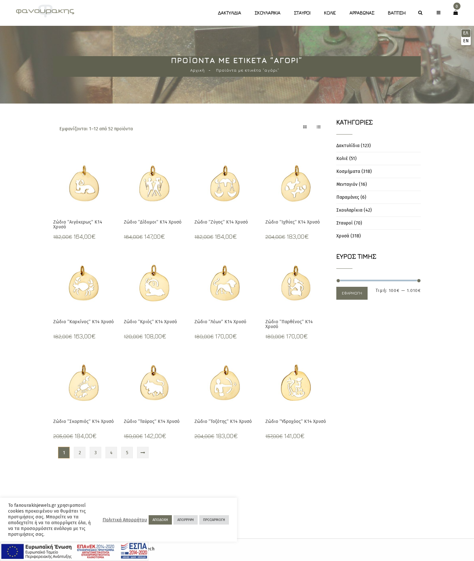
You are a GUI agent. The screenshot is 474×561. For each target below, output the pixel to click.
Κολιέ (330, 12)
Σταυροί (302, 12)
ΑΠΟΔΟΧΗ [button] (160, 520)
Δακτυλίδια (229, 12)
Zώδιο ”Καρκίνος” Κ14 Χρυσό (83, 322)
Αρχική (197, 70)
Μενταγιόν (347, 184)
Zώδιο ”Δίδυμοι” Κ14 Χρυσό (153, 222)
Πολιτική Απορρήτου (125, 520)
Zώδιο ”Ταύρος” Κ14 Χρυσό (152, 421)
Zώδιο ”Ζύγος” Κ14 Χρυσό (221, 222)
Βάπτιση (397, 12)
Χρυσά (342, 236)
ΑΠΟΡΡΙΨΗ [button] (185, 520)
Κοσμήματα (348, 171)
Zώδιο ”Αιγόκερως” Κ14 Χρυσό (77, 224)
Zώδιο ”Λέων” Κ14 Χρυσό (220, 322)
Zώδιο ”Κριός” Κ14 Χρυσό (150, 322)
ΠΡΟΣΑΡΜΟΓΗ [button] (214, 520)
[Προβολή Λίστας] (319, 127)
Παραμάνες (347, 197)
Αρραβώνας (362, 12)
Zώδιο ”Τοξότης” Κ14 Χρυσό (223, 421)
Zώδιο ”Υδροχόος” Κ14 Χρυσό (295, 421)
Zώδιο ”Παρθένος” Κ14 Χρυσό (289, 324)
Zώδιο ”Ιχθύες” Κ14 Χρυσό (292, 222)
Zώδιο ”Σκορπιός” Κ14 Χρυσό (83, 421)
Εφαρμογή (352, 293)
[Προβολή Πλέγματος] (305, 127)
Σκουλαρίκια (268, 12)
